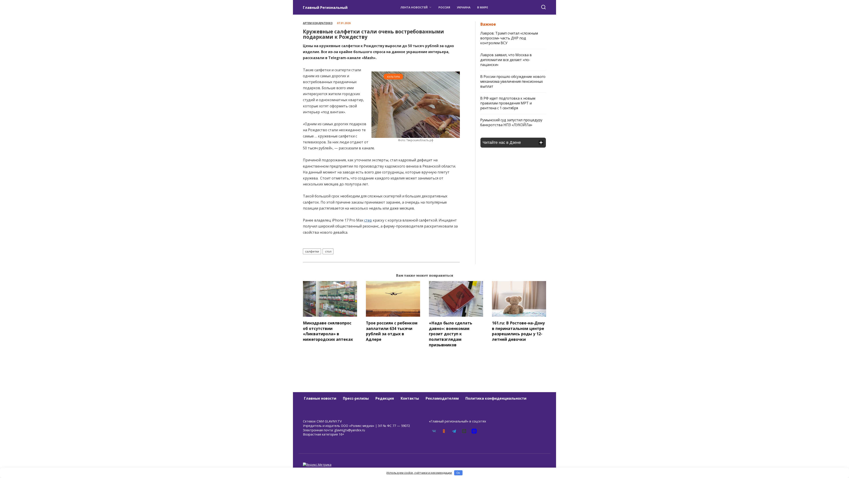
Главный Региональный (325, 7)
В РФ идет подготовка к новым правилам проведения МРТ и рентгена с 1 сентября (507, 103)
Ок (458, 473)
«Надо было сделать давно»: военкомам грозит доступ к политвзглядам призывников (450, 333)
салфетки (312, 251)
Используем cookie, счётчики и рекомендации (419, 473)
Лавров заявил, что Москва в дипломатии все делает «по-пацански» (506, 59)
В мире (482, 7)
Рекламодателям (442, 398)
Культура (393, 76)
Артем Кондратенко (318, 23)
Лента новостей (414, 7)
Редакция (384, 398)
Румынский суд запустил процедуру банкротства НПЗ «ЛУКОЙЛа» (511, 122)
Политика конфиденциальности (495, 398)
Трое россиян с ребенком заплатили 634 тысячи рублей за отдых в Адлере (391, 331)
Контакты (410, 398)
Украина (463, 7)
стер (368, 220)
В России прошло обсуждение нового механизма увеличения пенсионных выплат (512, 81)
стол (328, 251)
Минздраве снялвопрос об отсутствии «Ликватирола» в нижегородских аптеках (328, 331)
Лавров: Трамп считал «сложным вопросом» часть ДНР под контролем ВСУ (509, 38)
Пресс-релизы (356, 398)
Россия (444, 7)
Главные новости (320, 398)
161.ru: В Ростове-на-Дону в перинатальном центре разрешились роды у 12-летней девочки (518, 331)
